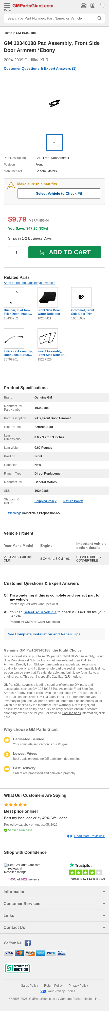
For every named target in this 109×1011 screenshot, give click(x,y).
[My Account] (93, 6)
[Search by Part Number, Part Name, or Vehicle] (100, 18)
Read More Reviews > (89, 836)
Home (8, 33)
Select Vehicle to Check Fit (59, 193)
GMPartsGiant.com (17, 685)
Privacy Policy (78, 985)
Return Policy (73, 501)
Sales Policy (29, 985)
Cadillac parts (71, 713)
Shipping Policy (45, 501)
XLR (67, 676)
